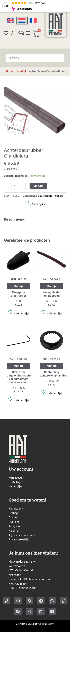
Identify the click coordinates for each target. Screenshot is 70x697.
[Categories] (28, 33)
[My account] (13, 33)
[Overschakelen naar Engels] (10, 20)
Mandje (38, 185)
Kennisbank (16, 508)
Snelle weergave (18, 272)
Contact (13, 517)
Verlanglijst (15, 486)
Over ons (14, 521)
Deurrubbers (45, 195)
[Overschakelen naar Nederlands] (22, 20)
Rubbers (58, 195)
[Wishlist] (6, 33)
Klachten (14, 530)
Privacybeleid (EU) (20, 539)
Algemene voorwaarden (23, 535)
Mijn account (16, 477)
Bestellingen (16, 482)
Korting (13, 513)
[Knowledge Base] (21, 33)
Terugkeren (15, 526)
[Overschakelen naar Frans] (33, 20)
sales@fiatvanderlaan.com (33, 579)
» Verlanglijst (37, 204)
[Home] (55, 24)
